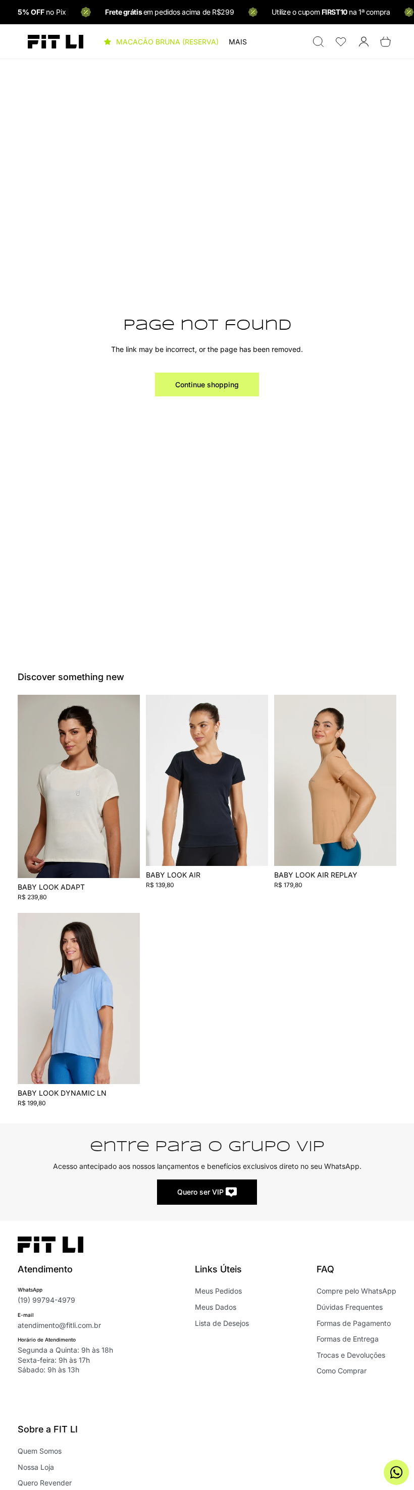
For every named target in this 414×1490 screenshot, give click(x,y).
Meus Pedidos (218, 1291)
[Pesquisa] (318, 41)
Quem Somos (40, 1451)
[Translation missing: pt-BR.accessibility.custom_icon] (341, 41)
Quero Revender (45, 1482)
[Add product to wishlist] (126, 713)
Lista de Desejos (222, 1323)
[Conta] (363, 41)
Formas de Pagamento (354, 1323)
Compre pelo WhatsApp (356, 1291)
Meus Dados (215, 1307)
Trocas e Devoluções (351, 1355)
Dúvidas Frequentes (350, 1307)
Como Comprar (342, 1370)
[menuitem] (238, 42)
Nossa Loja (36, 1467)
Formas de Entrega (348, 1338)
